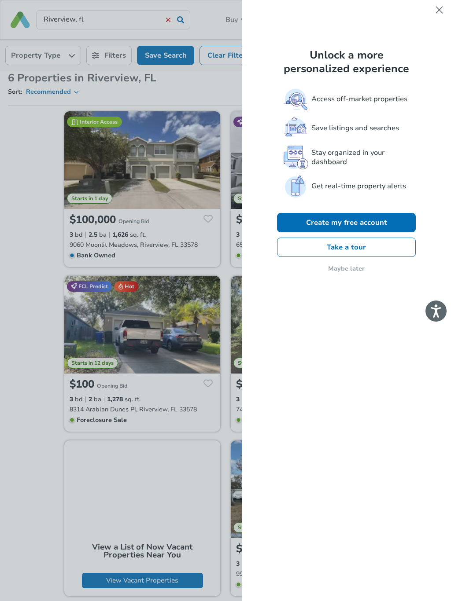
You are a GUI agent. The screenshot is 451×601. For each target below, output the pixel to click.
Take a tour (346, 247)
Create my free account (346, 222)
